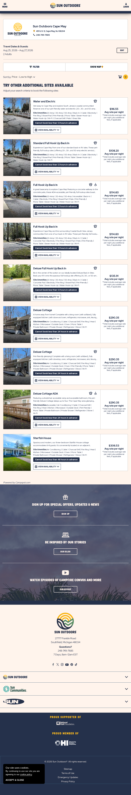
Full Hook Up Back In (45, 185)
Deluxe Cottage (42, 310)
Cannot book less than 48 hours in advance (56, 459)
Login (126, 7)
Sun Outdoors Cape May (49, 26)
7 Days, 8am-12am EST (66, 654)
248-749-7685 (65, 650)
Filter (36, 67)
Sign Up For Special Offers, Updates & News (65, 504)
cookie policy (26, 774)
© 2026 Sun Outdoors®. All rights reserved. (65, 761)
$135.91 (114, 276)
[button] (65, 514)
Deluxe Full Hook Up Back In (49, 268)
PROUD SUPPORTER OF (65, 717)
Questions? (65, 647)
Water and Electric (44, 101)
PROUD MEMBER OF (65, 733)
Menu (5, 7)
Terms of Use (68, 773)
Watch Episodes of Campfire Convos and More (65, 580)
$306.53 (114, 445)
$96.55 (114, 109)
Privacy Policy (68, 781)
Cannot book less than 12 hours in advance (56, 123)
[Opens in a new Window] (66, 724)
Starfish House (42, 438)
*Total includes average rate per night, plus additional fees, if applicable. (114, 117)
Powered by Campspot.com (16, 482)
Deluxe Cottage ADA (45, 393)
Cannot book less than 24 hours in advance (56, 331)
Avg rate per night (114, 112)
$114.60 (114, 192)
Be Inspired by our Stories (65, 542)
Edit (124, 51)
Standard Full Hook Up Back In (51, 143)
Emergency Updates (68, 777)
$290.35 (114, 317)
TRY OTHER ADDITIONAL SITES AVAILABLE (38, 85)
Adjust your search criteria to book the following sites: (31, 90)
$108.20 (114, 150)
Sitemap (68, 768)
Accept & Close (15, 780)
